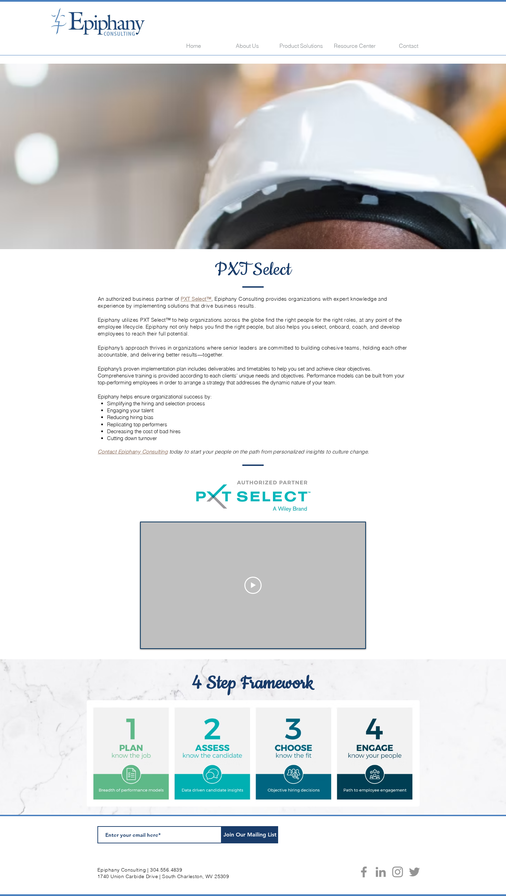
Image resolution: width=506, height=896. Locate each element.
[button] (301, 45)
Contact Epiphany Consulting (133, 451)
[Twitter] (414, 872)
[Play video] (253, 585)
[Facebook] (364, 872)
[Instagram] (397, 872)
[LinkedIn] (380, 872)
